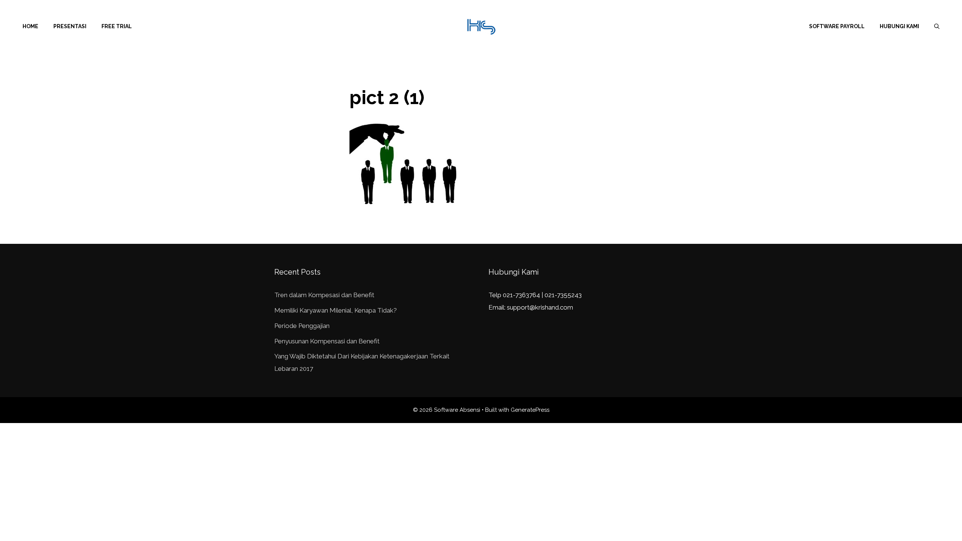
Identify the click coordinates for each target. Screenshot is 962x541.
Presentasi (69, 26)
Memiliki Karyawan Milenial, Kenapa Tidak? (335, 310)
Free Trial (116, 26)
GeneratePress (530, 410)
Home (30, 26)
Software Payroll (837, 26)
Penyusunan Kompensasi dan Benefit (327, 341)
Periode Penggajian (302, 325)
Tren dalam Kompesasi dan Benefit (324, 295)
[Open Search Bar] (937, 26)
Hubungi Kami (899, 26)
